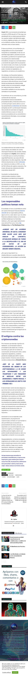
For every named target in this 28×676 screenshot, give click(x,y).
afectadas (22, 162)
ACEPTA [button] (15, 672)
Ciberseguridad (8, 5)
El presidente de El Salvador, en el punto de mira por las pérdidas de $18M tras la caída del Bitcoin (20, 499)
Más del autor (18, 533)
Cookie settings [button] (6, 672)
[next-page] (5, 562)
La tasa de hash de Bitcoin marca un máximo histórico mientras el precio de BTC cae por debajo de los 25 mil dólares (7, 499)
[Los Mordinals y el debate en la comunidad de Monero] (5, 556)
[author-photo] (14, 517)
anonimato (11, 475)
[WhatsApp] (13, 27)
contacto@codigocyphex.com (14, 658)
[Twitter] (6, 27)
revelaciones (15, 106)
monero (4, 476)
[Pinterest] (10, 27)
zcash (18, 476)
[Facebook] (3, 27)
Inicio (2, 5)
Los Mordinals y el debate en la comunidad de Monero (17, 555)
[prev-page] (3, 562)
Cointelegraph (10, 473)
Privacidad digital (17, 5)
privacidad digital (11, 476)
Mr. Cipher (5, 22)
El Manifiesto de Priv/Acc (17, 546)
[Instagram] (14, 526)
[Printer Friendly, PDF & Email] (6, 470)
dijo (20, 223)
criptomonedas (18, 475)
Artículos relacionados (7, 533)
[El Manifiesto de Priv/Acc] (5, 548)
